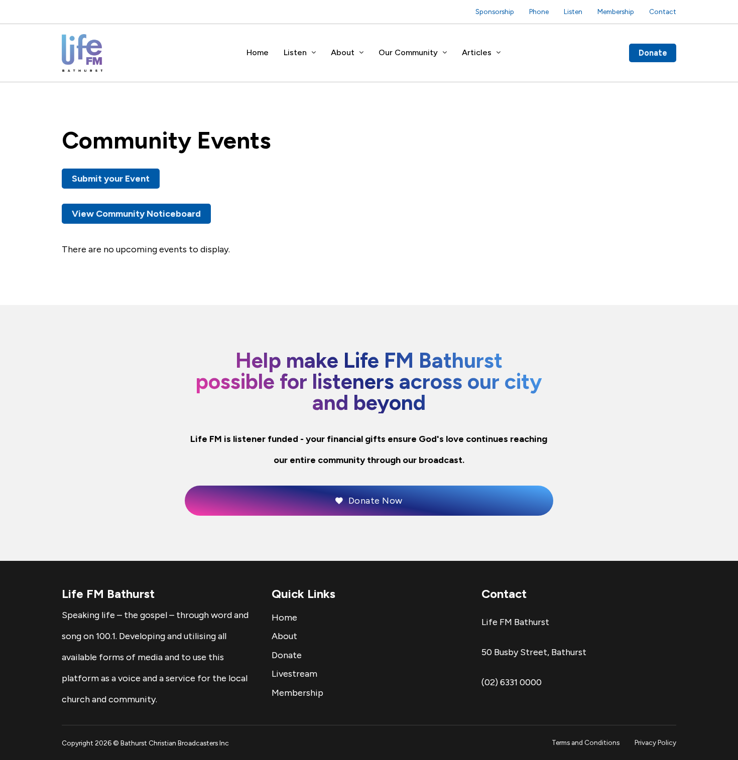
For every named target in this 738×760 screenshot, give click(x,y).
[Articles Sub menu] (499, 53)
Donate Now (375, 500)
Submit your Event (111, 178)
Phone (539, 12)
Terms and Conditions (586, 742)
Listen (573, 12)
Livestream (294, 673)
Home (258, 52)
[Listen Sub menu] (314, 53)
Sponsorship (494, 12)
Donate (653, 53)
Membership (615, 12)
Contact (662, 12)
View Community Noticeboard (136, 213)
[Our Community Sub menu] (445, 53)
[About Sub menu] (361, 53)
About (342, 52)
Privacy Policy (655, 742)
